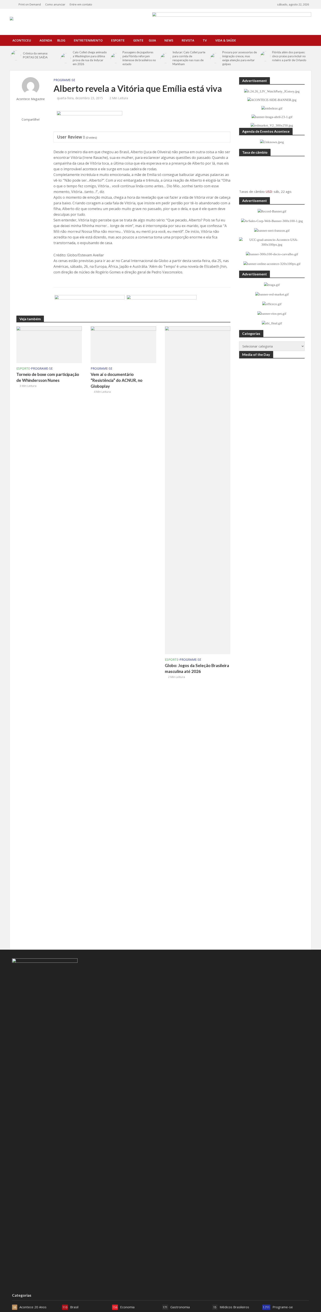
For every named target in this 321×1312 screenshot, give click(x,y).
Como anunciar (55, 4)
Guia (152, 40)
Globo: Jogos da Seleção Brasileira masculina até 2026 (197, 668)
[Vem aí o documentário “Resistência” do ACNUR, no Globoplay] (123, 344)
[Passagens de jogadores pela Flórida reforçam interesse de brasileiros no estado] (116, 58)
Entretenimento (88, 40)
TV (205, 40)
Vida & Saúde (225, 40)
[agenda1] (89, 121)
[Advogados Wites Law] (89, 305)
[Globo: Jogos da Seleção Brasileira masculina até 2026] (197, 489)
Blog (61, 40)
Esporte (118, 40)
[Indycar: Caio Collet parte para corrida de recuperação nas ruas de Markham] (165, 58)
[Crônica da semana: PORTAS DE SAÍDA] (16, 55)
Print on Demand (30, 4)
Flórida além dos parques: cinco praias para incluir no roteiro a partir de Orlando (289, 56)
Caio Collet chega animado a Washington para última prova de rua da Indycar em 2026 (90, 58)
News (168, 40)
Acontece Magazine (30, 99)
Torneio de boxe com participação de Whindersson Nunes (47, 377)
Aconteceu (21, 40)
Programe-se (64, 80)
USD (269, 191)
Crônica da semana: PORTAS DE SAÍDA (35, 55)
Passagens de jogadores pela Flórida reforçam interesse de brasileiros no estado (139, 58)
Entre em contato (81, 4)
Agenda (46, 40)
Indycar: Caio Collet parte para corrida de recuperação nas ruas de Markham (189, 58)
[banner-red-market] (162, 305)
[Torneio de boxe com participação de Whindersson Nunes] (49, 344)
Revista (188, 40)
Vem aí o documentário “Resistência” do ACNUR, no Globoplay (116, 380)
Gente (138, 40)
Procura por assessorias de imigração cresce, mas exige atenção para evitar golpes (239, 58)
